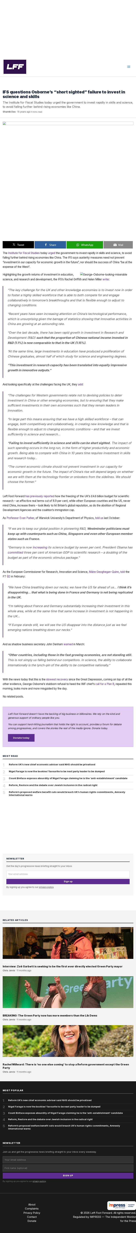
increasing (40, 547)
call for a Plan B (104, 684)
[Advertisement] (68, 28)
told (122, 571)
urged (51, 253)
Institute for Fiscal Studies (24, 253)
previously (36, 496)
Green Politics (11, 87)
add (80, 384)
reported (49, 496)
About (31, 1204)
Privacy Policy (31, 1212)
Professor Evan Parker (20, 518)
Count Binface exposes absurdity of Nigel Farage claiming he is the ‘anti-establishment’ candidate (68, 778)
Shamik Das (9, 111)
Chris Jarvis (9, 970)
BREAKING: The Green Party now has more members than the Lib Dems (50, 1015)
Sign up (68, 881)
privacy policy (46, 887)
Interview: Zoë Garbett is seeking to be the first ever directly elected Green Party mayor (63, 966)
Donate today (21, 737)
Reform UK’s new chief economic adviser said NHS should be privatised (52, 764)
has (27, 496)
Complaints (32, 1208)
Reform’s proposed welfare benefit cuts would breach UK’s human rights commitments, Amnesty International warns (67, 793)
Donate (31, 1221)
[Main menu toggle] (128, 66)
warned (68, 644)
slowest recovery (57, 679)
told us (99, 518)
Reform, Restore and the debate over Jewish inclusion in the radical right (53, 785)
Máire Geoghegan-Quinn (104, 571)
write (106, 279)
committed (15, 552)
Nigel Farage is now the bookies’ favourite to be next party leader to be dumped (57, 771)
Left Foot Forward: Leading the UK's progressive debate (15, 67)
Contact (32, 1217)
